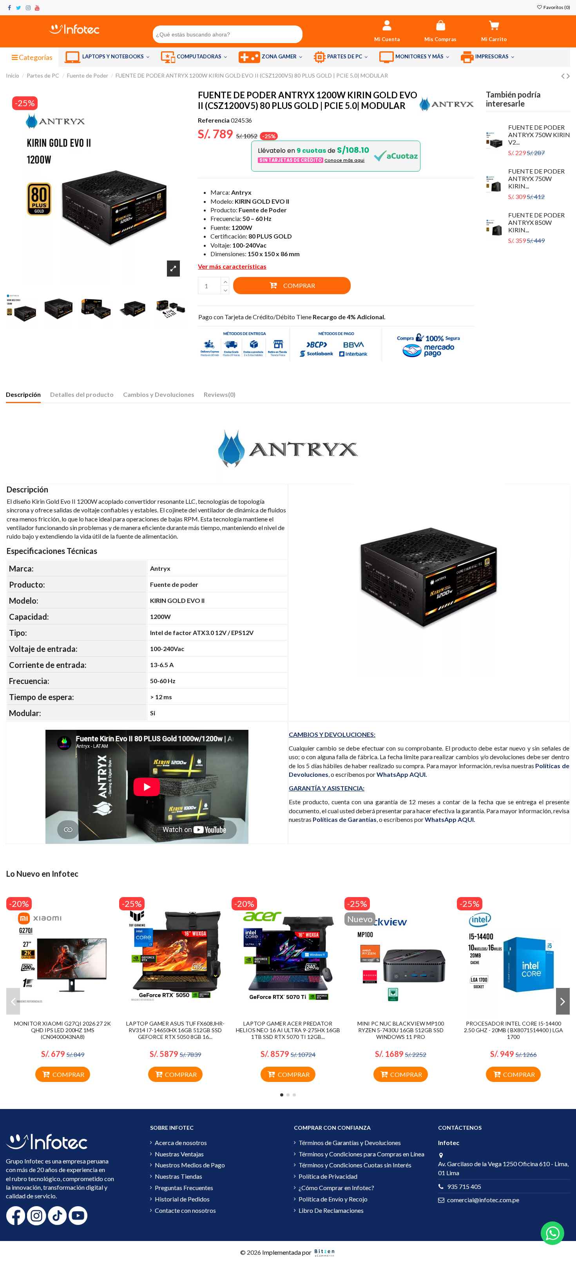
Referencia (214, 120)
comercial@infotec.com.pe (483, 1199)
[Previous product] (564, 75)
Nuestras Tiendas (178, 1176)
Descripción (23, 394)
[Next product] (568, 75)
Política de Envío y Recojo (333, 1199)
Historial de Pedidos (182, 1199)
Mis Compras (440, 39)
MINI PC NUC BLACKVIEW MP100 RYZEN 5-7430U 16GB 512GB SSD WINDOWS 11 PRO (400, 1030)
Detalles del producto (82, 394)
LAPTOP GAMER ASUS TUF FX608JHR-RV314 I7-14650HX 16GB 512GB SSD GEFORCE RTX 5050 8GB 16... (175, 1030)
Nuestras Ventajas (179, 1154)
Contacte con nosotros (185, 1210)
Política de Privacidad (328, 1176)
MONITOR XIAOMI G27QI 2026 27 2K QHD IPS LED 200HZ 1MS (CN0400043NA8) (62, 1030)
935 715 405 (464, 1186)
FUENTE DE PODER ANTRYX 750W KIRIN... (536, 178)
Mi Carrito (494, 39)
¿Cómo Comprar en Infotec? (336, 1187)
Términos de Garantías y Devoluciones (350, 1142)
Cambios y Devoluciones (158, 394)
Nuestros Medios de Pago (190, 1165)
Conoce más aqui (344, 160)
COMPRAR (299, 285)
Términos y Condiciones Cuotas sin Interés (355, 1165)
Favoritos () (556, 7)
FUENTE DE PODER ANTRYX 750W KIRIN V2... (539, 134)
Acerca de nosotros (181, 1142)
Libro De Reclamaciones (331, 1210)
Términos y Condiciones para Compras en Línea (361, 1154)
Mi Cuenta (387, 39)
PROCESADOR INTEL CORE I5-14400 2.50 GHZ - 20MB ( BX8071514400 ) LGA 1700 (513, 1030)
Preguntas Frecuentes (184, 1187)
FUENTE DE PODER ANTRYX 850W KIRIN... (536, 222)
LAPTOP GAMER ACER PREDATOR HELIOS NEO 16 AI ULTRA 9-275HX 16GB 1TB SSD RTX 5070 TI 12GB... (288, 1030)
